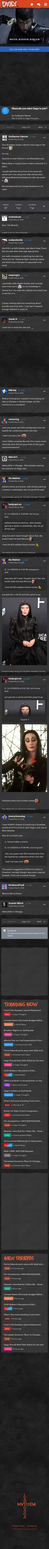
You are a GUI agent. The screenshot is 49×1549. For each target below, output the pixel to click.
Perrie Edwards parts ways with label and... (24, 1050)
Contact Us (32, 1525)
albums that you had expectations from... (23, 1040)
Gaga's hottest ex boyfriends (17, 1090)
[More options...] (44, 137)
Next (40, 127)
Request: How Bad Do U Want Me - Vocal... (24, 1130)
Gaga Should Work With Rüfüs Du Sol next (24, 1060)
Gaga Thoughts (32, 118)
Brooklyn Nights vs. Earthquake (19, 1030)
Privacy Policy (18, 1525)
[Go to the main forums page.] (38, 4)
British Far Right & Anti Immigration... (21, 1110)
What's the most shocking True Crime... (22, 1100)
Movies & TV (18, 1104)
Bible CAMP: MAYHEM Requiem (18, 1150)
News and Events (20, 1084)
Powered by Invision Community (24, 1528)
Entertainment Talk (24, 1044)
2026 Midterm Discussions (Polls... (20, 1070)
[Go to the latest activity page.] (31, 4)
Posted (16, 139)
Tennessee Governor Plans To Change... (23, 1160)
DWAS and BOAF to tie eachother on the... (24, 1080)
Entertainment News (21, 1054)
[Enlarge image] (24, 630)
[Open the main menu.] (45, 4)
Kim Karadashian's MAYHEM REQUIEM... (23, 1120)
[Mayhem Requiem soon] (24, 26)
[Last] (45, 127)
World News (21, 1024)
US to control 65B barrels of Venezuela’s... (24, 1140)
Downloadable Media (22, 1135)
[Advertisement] (24, 77)
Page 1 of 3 (26, 127)
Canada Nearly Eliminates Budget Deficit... (24, 1020)
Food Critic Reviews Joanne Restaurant (22, 1009)
